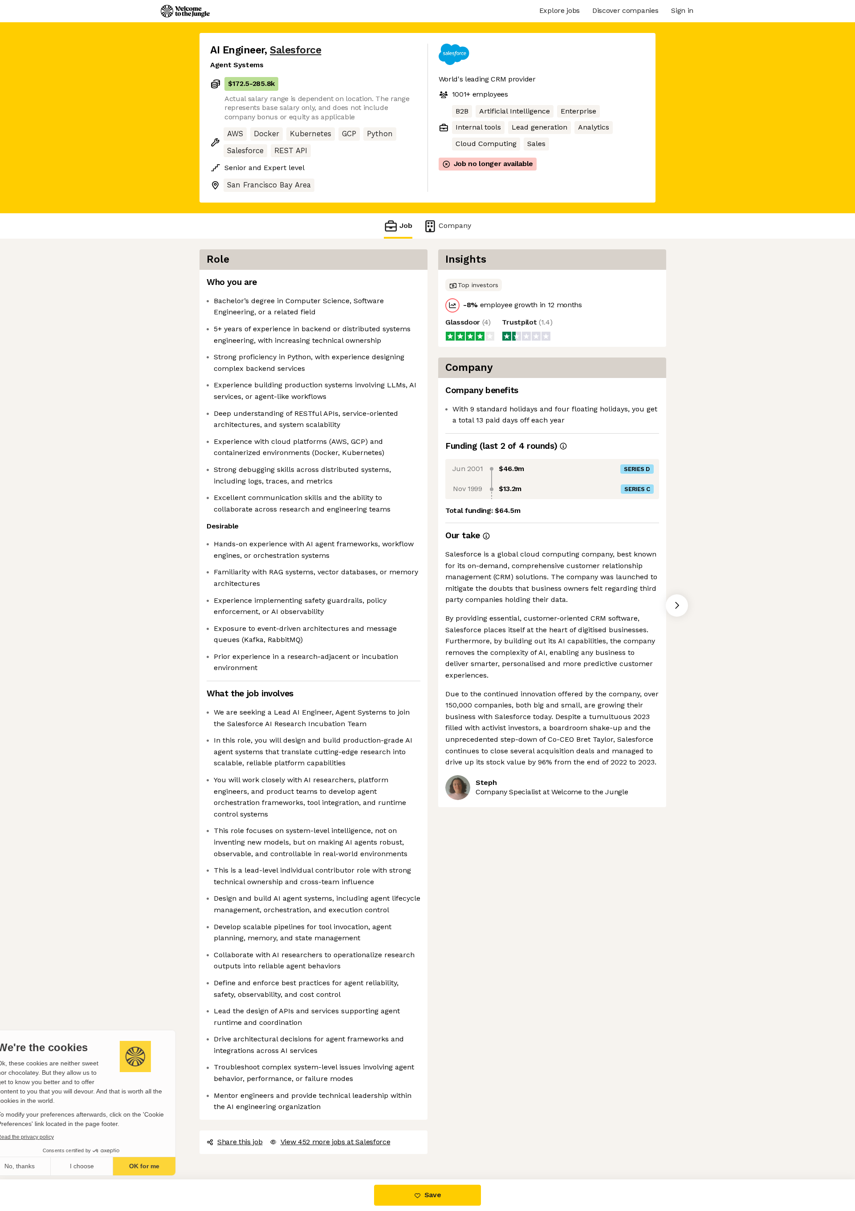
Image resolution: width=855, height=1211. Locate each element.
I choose (102, 1166)
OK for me (165, 1166)
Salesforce (294, 50)
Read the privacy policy (46, 1137)
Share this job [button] (239, 1142)
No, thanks (40, 1166)
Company (452, 225)
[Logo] (185, 11)
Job (405, 225)
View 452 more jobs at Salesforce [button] (335, 1142)
